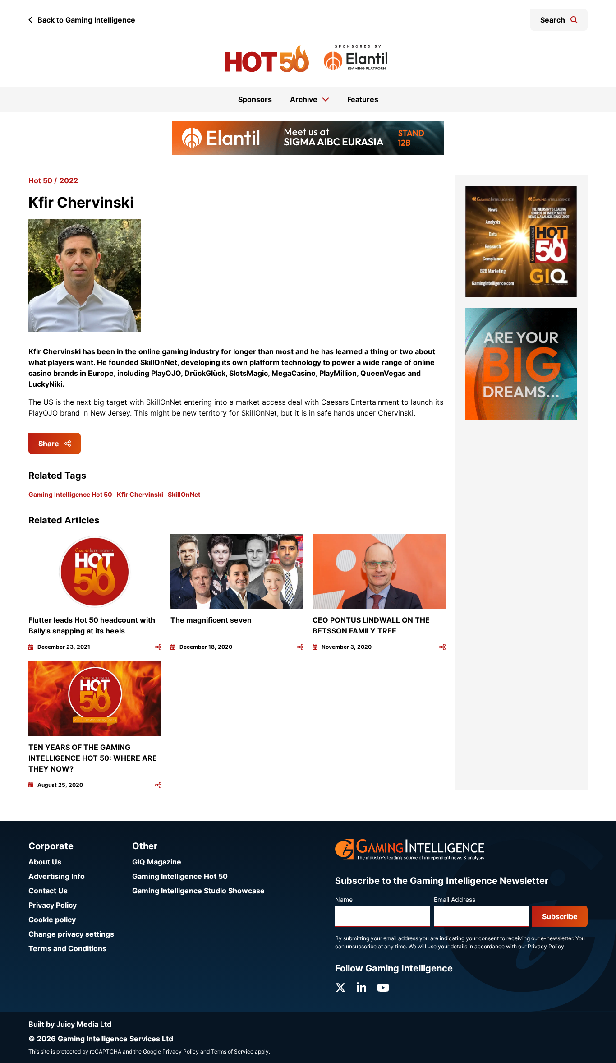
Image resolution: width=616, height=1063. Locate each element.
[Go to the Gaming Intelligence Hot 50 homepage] (267, 58)
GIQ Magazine (156, 861)
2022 (69, 180)
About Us (44, 861)
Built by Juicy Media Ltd (69, 1024)
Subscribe (560, 916)
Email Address (454, 899)
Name (344, 899)
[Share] (158, 647)
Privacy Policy (52, 905)
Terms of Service (232, 1051)
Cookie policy (52, 919)
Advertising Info (56, 876)
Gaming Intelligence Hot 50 (70, 494)
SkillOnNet (184, 494)
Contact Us (48, 890)
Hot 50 (40, 180)
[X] (340, 988)
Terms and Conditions (67, 948)
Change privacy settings (71, 933)
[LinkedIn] (361, 988)
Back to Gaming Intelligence (86, 19)
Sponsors (255, 99)
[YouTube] (383, 988)
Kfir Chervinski (140, 494)
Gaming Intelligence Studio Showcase (198, 890)
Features (362, 99)
